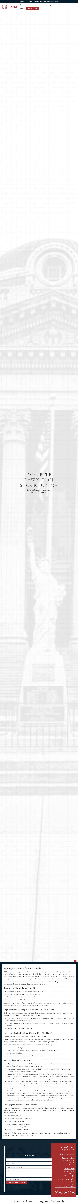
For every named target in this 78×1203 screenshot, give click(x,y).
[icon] (75, 961)
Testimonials (56, 5)
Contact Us (22, 8)
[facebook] (56, 1192)
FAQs (50, 5)
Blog (67, 5)
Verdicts (72, 5)
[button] (22, 5)
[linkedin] (65, 1192)
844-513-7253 (32, 8)
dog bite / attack (13, 1056)
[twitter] (60, 1192)
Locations (41, 5)
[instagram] (69, 1192)
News (62, 5)
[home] (9, 7)
